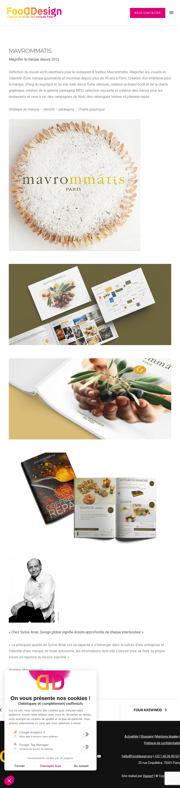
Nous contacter (148, 12)
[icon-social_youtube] (99, 756)
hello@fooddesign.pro (137, 756)
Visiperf (148, 776)
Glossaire (146, 736)
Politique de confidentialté (162, 743)
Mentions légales (167, 736)
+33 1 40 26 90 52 (166, 756)
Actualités (131, 736)
